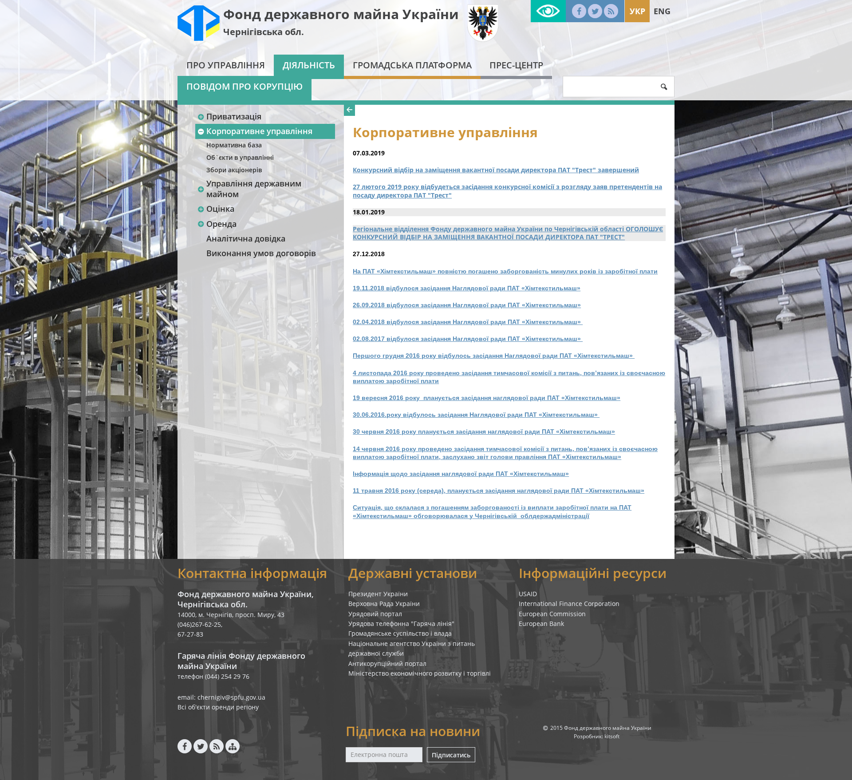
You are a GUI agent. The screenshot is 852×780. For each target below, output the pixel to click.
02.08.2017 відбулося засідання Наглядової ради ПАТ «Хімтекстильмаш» (468, 338)
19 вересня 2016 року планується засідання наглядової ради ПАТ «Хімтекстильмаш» (486, 397)
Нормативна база (234, 145)
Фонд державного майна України (341, 14)
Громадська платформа (412, 65)
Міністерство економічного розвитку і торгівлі (419, 673)
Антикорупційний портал (387, 663)
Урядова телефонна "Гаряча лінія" (401, 623)
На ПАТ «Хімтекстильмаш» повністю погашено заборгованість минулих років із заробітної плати (505, 271)
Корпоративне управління (259, 131)
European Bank (541, 623)
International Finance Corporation (569, 603)
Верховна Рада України (384, 603)
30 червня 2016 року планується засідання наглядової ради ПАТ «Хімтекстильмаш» (484, 431)
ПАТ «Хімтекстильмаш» (532, 473)
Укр (637, 11)
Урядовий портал (375, 614)
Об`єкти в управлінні (240, 157)
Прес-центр (516, 65)
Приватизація (233, 116)
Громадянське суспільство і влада (400, 633)
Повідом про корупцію (244, 86)
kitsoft (611, 736)
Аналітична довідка (245, 238)
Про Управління (225, 65)
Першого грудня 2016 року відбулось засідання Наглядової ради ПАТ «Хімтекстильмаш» (494, 355)
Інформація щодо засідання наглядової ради (424, 473)
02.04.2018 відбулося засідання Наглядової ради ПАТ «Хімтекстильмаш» (468, 321)
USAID (528, 594)
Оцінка (220, 208)
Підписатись (451, 755)
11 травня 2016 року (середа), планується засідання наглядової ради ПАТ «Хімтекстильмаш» (498, 490)
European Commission (552, 614)
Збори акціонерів (234, 170)
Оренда (221, 223)
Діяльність (309, 65)
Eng (662, 11)
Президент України (378, 594)
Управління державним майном (253, 188)
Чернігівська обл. (263, 32)
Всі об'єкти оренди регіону (218, 707)
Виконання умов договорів (261, 253)
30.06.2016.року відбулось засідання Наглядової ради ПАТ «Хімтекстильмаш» (476, 414)
